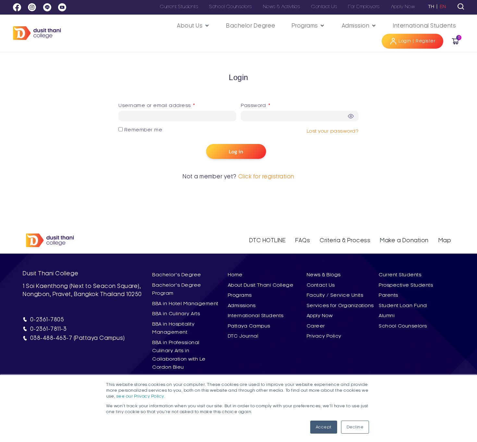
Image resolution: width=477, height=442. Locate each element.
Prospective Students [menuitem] (406, 285)
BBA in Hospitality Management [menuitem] (173, 328)
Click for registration (266, 176)
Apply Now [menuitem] (320, 315)
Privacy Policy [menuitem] (324, 336)
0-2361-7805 (47, 319)
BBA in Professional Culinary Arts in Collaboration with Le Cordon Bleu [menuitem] (179, 355)
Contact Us (324, 6)
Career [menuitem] (316, 326)
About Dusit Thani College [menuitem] (261, 285)
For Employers (364, 6)
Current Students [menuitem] (400, 274)
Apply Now (403, 6)
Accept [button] (324, 427)
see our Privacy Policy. (140, 396)
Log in (236, 151)
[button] (193, 26)
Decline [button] (355, 427)
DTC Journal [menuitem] (243, 336)
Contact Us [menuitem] (321, 285)
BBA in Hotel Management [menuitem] (185, 303)
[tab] (461, 6)
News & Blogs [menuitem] (324, 274)
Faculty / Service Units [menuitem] (335, 295)
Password (267, 104)
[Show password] (351, 116)
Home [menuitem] (235, 274)
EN (443, 6)
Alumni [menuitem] (387, 315)
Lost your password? (333, 131)
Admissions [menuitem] (242, 305)
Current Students (179, 6)
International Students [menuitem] (256, 315)
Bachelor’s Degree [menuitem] (176, 274)
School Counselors (230, 6)
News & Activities (281, 6)
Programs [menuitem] (240, 295)
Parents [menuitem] (388, 295)
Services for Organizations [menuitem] (340, 305)
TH (431, 6)
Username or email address (168, 104)
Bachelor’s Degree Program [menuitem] (176, 289)
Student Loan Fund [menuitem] (403, 305)
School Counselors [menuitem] (403, 326)
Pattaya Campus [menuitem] (249, 326)
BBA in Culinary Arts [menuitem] (176, 313)
